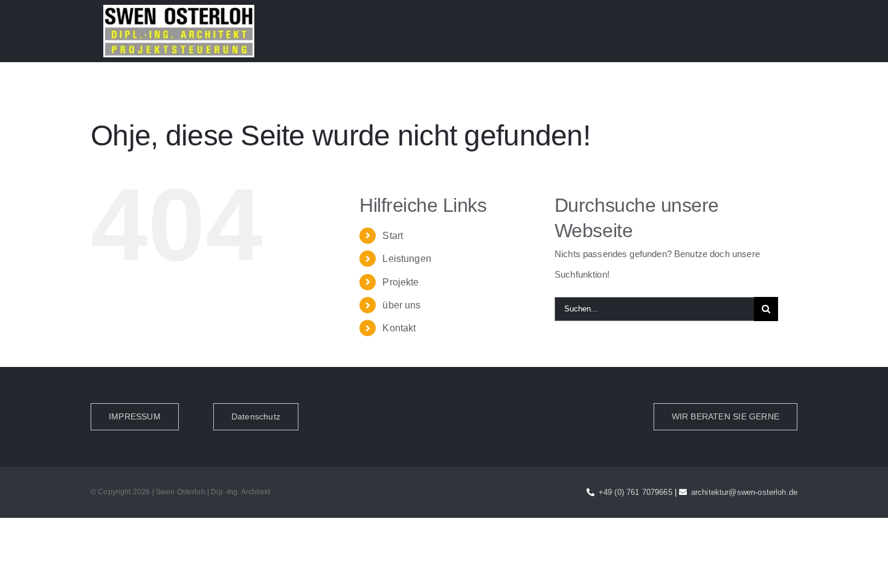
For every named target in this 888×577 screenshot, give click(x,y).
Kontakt (399, 328)
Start (392, 236)
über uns (401, 305)
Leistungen (406, 258)
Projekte (400, 282)
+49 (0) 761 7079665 (635, 492)
